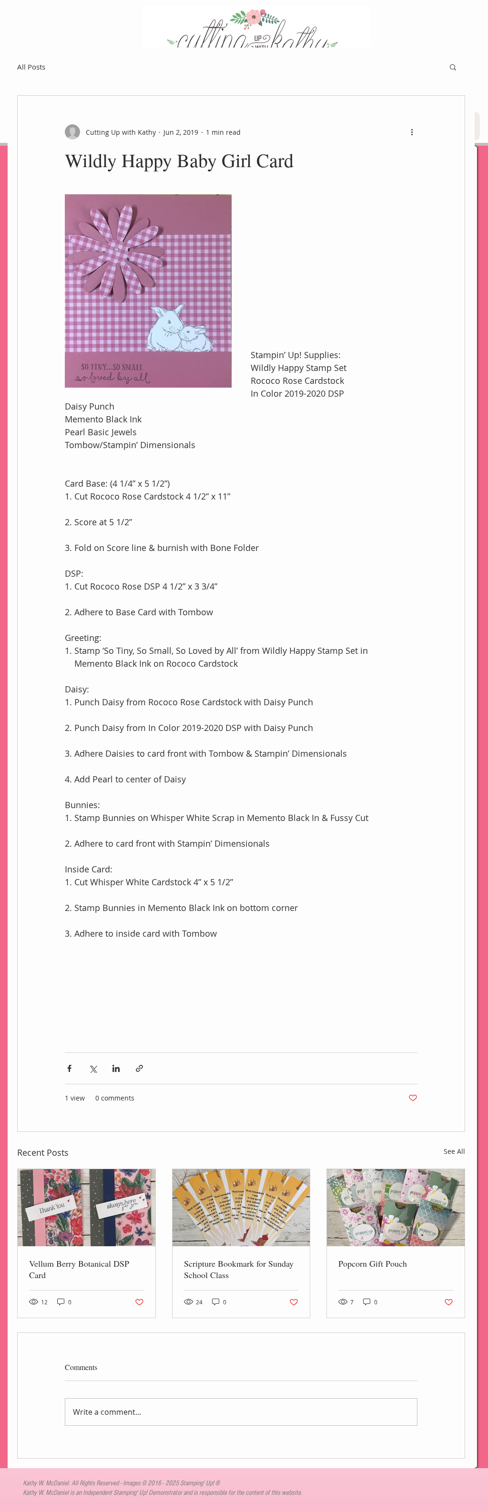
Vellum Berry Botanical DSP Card (79, 1269)
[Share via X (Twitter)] (92, 1068)
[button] (453, 66)
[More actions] (411, 132)
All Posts (31, 66)
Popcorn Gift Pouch (372, 1263)
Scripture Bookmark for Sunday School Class (239, 1269)
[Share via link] (139, 1068)
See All (454, 1151)
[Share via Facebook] (69, 1068)
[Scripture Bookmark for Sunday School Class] (241, 1207)
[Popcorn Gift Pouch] (396, 1207)
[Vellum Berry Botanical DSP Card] (86, 1207)
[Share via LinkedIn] (116, 1068)
